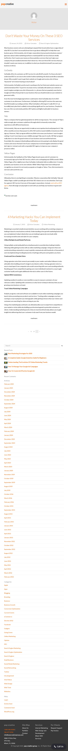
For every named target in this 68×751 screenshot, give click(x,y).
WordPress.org (9, 711)
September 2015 (9, 510)
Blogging (7, 593)
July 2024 (7, 411)
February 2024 (9, 431)
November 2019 (9, 474)
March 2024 (8, 427)
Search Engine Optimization (50, 43)
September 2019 (9, 482)
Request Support (56, 728)
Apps (5, 589)
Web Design (8, 684)
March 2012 (8, 573)
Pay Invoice (54, 730)
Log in (6, 700)
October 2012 (8, 545)
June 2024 (7, 415)
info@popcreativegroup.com (13, 735)
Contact (25, 733)
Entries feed (8, 704)
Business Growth (9, 605)
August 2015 (8, 514)
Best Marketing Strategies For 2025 (20, 353)
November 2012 (9, 541)
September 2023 (9, 443)
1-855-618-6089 (9, 729)
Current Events (9, 613)
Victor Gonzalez (31, 43)
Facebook (7, 624)
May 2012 (7, 565)
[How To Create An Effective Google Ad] (5, 371)
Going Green (8, 632)
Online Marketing (49, 224)
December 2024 (9, 392)
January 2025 (8, 388)
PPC (5, 644)
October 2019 (8, 478)
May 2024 (7, 419)
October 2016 (8, 494)
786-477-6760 (8, 732)
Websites (7, 691)
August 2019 (8, 486)
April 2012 (7, 569)
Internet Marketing (41, 728)
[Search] (62, 345)
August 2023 (8, 447)
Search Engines (9, 656)
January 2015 (8, 526)
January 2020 (8, 470)
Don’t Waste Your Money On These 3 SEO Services (34, 37)
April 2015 (7, 518)
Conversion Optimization (12, 609)
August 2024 (8, 408)
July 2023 (7, 451)
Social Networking (10, 668)
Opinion (6, 640)
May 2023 (7, 459)
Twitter (6, 672)
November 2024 (9, 396)
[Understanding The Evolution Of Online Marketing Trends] (5, 362)
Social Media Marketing (11, 664)
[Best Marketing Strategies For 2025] (5, 354)
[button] (58, 746)
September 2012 (9, 549)
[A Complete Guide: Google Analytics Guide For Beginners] (5, 358)
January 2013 (8, 537)
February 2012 (9, 577)
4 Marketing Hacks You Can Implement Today (34, 219)
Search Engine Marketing (12, 648)
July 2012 (7, 557)
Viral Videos (8, 680)
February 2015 (9, 522)
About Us (25, 728)
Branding (7, 597)
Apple (6, 585)
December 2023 (9, 439)
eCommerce (8, 617)
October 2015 (8, 506)
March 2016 (8, 498)
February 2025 (9, 384)
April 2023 (7, 463)
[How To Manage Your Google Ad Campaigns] (5, 367)
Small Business (9, 660)
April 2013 (7, 533)
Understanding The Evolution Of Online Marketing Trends (27, 362)
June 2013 (7, 530)
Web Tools (7, 687)
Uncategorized (9, 676)
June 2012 (7, 561)
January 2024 (8, 435)
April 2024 (7, 423)
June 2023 (7, 455)
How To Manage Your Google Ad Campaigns (23, 366)
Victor (34, 22)
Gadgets (7, 628)
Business (7, 601)
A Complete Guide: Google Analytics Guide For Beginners (27, 358)
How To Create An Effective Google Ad (21, 371)
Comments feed (9, 708)
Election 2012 (8, 621)
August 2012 (8, 553)
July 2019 (7, 490)
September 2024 (9, 404)
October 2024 (8, 400)
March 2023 (8, 467)
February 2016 (9, 502)
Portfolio (25, 730)
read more (34, 205)
